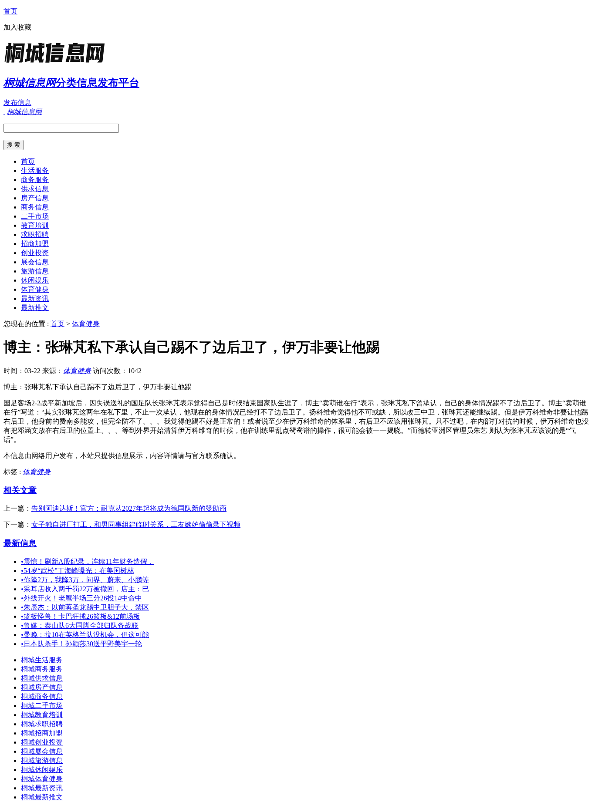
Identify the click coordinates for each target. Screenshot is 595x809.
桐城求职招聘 (42, 724)
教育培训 (35, 225)
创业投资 (35, 252)
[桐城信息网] (57, 63)
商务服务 (35, 179)
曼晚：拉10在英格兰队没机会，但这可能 (85, 634)
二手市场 (35, 216)
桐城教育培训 (42, 714)
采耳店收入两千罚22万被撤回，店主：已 (85, 589)
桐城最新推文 (42, 797)
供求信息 (35, 188)
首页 (10, 11)
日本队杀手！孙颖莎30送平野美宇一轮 (81, 643)
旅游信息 (35, 271)
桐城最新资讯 (42, 788)
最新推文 (35, 307)
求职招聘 (35, 234)
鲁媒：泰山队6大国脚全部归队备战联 (80, 625)
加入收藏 (17, 27)
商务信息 (35, 207)
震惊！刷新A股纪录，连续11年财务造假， (87, 561)
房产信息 (35, 198)
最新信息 (20, 543)
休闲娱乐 (35, 280)
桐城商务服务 (42, 669)
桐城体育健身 (42, 778)
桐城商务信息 (42, 696)
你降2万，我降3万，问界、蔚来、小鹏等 (85, 579)
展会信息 (35, 262)
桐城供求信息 (42, 678)
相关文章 (20, 490)
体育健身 (35, 289)
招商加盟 (35, 243)
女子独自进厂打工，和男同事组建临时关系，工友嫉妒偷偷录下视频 (135, 524)
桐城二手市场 (42, 705)
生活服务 (35, 170)
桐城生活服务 (42, 660)
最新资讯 (35, 298)
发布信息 (17, 102)
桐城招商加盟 (42, 733)
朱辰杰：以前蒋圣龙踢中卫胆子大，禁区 (85, 607)
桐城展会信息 (42, 751)
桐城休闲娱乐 (42, 769)
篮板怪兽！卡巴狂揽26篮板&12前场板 (80, 616)
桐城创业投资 (42, 742)
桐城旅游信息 (42, 760)
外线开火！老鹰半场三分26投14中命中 (81, 598)
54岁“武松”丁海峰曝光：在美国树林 (77, 570)
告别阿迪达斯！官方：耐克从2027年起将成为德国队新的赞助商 (129, 508)
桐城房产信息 (42, 687)
